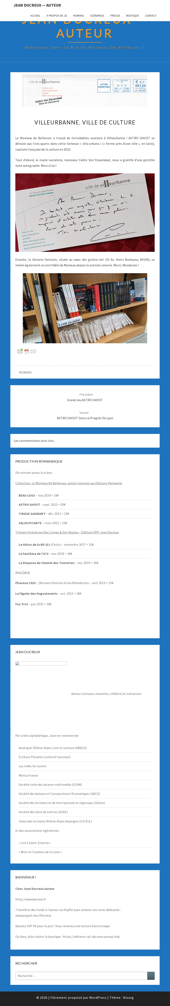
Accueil (35, 15)
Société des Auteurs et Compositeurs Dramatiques (54, 794)
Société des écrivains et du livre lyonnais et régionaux (56, 803)
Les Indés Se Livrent (32, 766)
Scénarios (97, 15)
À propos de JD (56, 15)
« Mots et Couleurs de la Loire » (40, 852)
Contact (151, 15)
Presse (115, 15)
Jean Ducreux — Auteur (37, 5)
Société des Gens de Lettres (38, 812)
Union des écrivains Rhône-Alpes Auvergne (49, 821)
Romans (78, 15)
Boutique (132, 15)
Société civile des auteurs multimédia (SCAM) (50, 784)
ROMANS (25, 372)
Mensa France (28, 775)
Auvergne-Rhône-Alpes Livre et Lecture (46, 748)
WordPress (98, 997)
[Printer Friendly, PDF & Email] (26, 351)
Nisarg (128, 997)
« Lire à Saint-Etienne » (35, 843)
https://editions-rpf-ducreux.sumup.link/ (91, 936)
